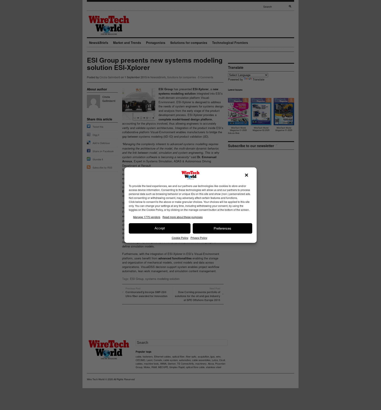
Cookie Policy (180, 238)
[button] (246, 175)
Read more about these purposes (182, 217)
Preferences (222, 228)
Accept (160, 228)
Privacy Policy (198, 238)
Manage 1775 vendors (146, 217)
